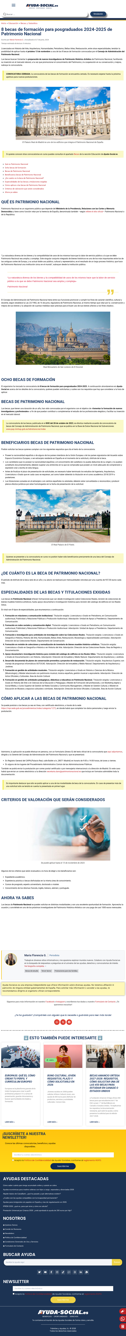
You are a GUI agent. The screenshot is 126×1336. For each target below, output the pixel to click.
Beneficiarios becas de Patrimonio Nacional (23, 175)
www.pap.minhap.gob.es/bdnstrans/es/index (26, 429)
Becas (76, 154)
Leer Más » (10, 1122)
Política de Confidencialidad (37, 1160)
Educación (13, 23)
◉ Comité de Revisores (12, 1229)
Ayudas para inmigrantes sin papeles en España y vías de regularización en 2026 (35, 1202)
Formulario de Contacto (105, 1002)
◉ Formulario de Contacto (13, 1246)
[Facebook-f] (51, 1272)
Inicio (3, 23)
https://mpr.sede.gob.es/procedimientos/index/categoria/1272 (28, 708)
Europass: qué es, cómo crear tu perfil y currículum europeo (20, 1078)
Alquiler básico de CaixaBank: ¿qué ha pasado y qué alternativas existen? (32, 1194)
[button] (57, 1022)
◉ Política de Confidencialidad (15, 1237)
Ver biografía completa (34, 966)
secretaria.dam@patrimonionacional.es (64, 771)
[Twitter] (39, 1272)
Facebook (50, 1002)
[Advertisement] (63, 235)
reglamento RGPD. (92, 1160)
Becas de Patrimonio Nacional (17, 171)
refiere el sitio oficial (94, 211)
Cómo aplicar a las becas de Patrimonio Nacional (25, 185)
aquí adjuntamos (114, 752)
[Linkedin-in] (80, 1272)
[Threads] (74, 1272)
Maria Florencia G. (17, 40)
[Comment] (69, 1272)
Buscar (117, 1262)
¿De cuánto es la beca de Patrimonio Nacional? (24, 178)
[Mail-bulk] (86, 1272)
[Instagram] (57, 1272)
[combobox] (44, 14)
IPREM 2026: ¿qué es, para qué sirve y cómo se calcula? (25, 1206)
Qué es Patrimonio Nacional (16, 164)
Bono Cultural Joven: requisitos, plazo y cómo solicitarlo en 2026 (61, 1080)
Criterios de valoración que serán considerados (24, 189)
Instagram (60, 1002)
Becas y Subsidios (29, 23)
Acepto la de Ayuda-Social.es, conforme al (57, 1160)
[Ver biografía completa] (45, 966)
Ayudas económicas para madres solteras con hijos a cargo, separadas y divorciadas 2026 (38, 1190)
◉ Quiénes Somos (10, 1225)
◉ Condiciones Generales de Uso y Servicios (20, 1242)
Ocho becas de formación (15, 168)
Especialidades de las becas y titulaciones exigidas (26, 182)
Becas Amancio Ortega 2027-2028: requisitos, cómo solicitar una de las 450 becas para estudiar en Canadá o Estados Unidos (105, 1083)
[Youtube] (45, 1272)
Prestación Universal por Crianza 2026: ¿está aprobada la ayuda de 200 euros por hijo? (37, 1210)
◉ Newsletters (8, 1233)
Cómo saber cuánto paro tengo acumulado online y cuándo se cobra (30, 1185)
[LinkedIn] (25, 975)
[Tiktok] (63, 1272)
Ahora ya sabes (11, 192)
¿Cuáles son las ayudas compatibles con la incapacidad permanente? (30, 1198)
